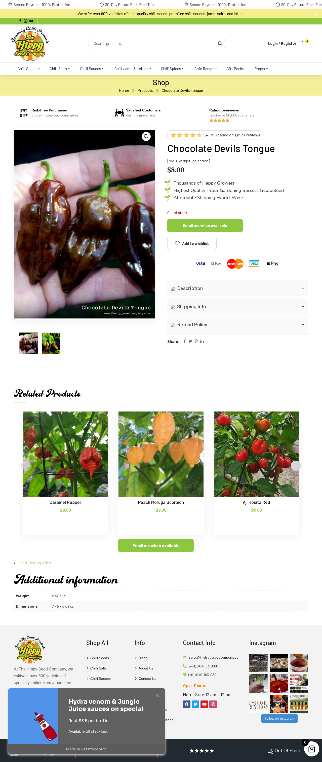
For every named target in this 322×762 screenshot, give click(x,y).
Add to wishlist (195, 243)
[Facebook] (184, 341)
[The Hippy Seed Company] (30, 43)
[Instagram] (213, 704)
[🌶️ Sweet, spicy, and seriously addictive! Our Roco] (279, 704)
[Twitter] (190, 341)
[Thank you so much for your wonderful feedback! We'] (258, 704)
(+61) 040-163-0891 (203, 666)
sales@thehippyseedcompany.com (215, 657)
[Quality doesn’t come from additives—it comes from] (279, 683)
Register (288, 43)
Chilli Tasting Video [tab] (35, 562)
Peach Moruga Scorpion (161, 502)
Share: (173, 341)
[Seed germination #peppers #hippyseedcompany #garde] (258, 663)
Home (124, 90)
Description (189, 288)
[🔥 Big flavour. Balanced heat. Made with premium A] (299, 663)
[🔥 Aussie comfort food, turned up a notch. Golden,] (279, 663)
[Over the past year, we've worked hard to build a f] (299, 683)
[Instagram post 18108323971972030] (299, 704)
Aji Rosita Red (256, 502)
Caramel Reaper (65, 502)
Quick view (94, 434)
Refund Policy (191, 324)
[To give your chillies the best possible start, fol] (258, 683)
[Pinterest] (196, 341)
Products (145, 90)
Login (273, 43)
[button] (146, 136)
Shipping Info (191, 306)
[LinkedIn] (202, 341)
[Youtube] (204, 704)
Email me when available (205, 225)
